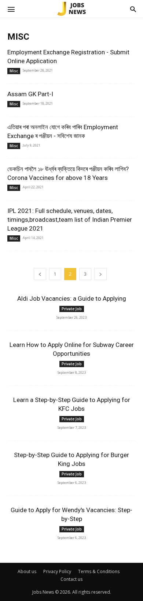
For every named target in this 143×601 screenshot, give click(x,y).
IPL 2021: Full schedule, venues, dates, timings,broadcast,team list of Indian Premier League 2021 (69, 219)
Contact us (71, 579)
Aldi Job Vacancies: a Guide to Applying (71, 298)
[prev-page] (40, 274)
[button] (11, 9)
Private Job (72, 308)
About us (27, 571)
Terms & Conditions (99, 571)
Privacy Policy (57, 571)
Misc (14, 70)
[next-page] (100, 274)
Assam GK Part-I (30, 94)
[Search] (133, 9)
